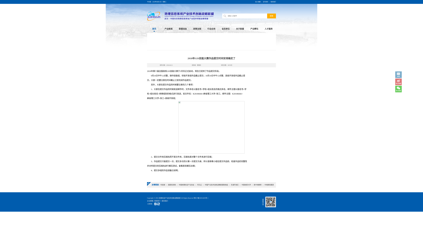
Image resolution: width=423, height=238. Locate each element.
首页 (154, 29)
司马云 (199, 185)
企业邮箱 (150, 201)
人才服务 (269, 29)
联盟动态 (183, 29)
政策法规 (197, 29)
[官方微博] (398, 82)
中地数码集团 (269, 185)
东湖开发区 (235, 185)
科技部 (162, 185)
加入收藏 (258, 2)
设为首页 (265, 2)
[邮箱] (398, 74)
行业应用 (211, 29)
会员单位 (226, 29)
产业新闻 (169, 29)
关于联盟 (240, 29)
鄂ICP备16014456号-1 (201, 198)
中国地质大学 (246, 185)
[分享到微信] (158, 204)
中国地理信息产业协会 (186, 185)
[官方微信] (398, 89)
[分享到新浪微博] (155, 204)
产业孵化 (254, 29)
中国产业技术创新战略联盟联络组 (216, 185)
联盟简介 (157, 201)
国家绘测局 (172, 185)
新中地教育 (258, 185)
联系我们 (273, 2)
